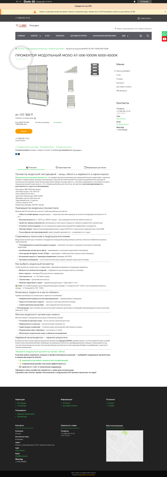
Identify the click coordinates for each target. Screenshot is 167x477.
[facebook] (16, 154)
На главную (21, 403)
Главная (21, 36)
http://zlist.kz (121, 119)
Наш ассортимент (123, 71)
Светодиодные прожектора (36, 49)
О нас (47, 36)
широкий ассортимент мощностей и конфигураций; (45, 360)
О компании (21, 406)
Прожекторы (22, 417)
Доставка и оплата (78, 36)
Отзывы (119, 79)
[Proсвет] (21, 25)
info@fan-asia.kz (122, 124)
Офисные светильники (25, 414)
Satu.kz (93, 473)
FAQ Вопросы (121, 91)
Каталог (34, 36)
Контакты (60, 36)
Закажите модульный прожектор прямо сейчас (40, 351)
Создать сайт (40, 1)
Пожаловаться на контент (86, 475)
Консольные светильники (104, 36)
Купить (24, 131)
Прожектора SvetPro (56, 49)
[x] (19, 154)
